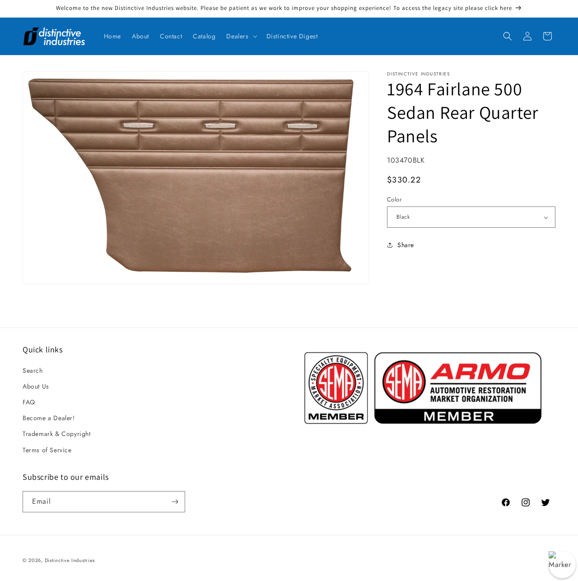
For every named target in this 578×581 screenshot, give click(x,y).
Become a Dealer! (49, 417)
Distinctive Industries (70, 560)
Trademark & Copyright (57, 433)
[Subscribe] (175, 501)
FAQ (29, 402)
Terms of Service (47, 449)
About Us (36, 386)
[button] (241, 36)
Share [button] (405, 244)
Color (394, 199)
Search (33, 370)
